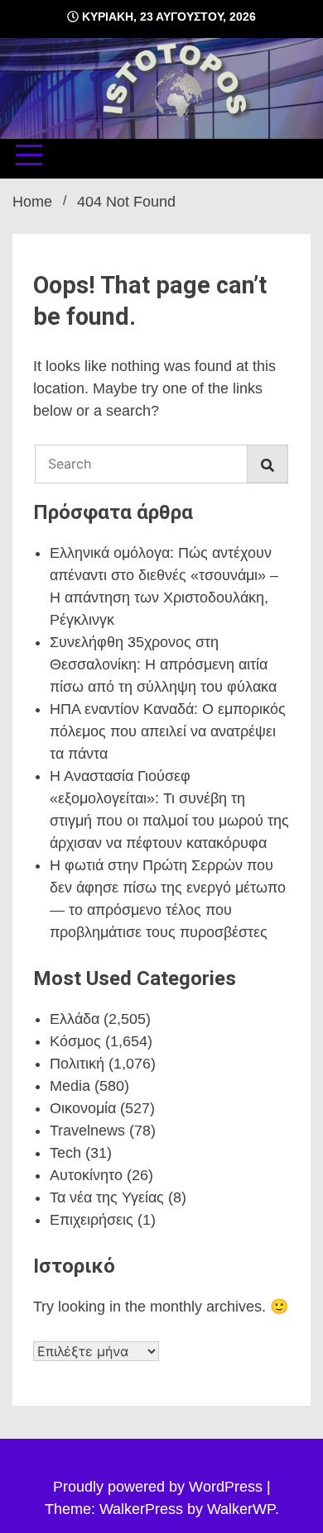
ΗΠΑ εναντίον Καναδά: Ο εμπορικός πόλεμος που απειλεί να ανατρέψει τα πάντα (168, 731)
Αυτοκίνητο (86, 1175)
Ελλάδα (74, 1019)
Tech (65, 1153)
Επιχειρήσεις (91, 1220)
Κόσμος (75, 1041)
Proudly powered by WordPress (160, 1486)
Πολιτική (77, 1063)
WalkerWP (241, 1509)
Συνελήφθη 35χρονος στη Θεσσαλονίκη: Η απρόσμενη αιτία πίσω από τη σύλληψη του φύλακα (163, 664)
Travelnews (87, 1130)
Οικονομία (83, 1108)
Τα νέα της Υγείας (107, 1197)
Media (70, 1086)
